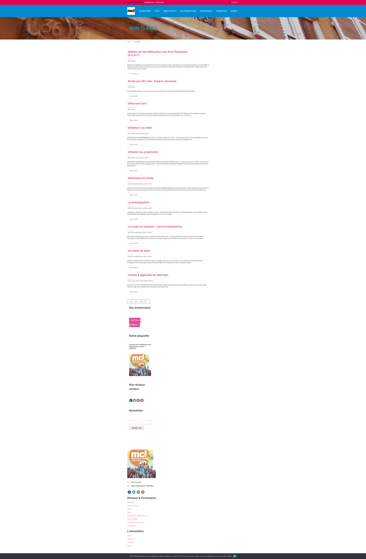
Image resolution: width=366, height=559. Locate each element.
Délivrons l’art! (137, 103)
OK (235, 556)
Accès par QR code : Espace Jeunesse (152, 81)
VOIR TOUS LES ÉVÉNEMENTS (135, 322)
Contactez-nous (149, 2)
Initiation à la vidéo (140, 127)
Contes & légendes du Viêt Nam (148, 275)
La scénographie (138, 202)
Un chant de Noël (139, 250)
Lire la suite (134, 74)
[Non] (364, 556)
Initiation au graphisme (143, 152)
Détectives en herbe (141, 178)
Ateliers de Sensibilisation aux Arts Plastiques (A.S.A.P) (157, 53)
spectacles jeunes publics (144, 281)
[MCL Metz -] (131, 12)
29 (143, 301)
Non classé (131, 61)
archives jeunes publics (136, 184)
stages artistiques (142, 133)
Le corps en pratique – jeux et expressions (155, 226)
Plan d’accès (160, 2)
